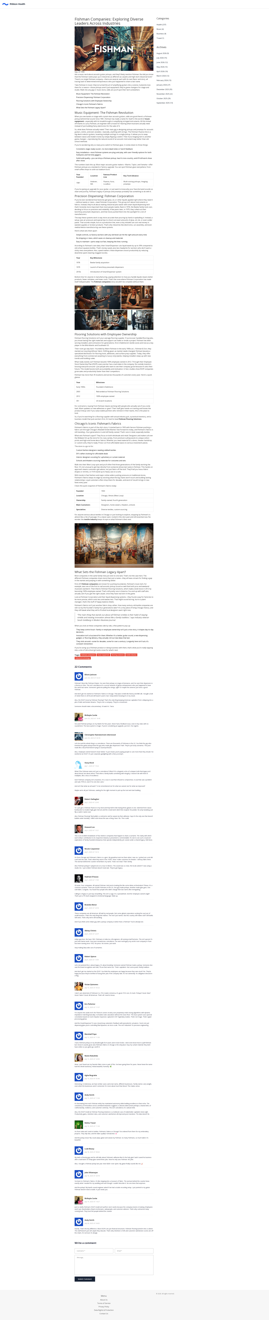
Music (160, 29)
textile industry (131, 655)
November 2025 (165, 94)
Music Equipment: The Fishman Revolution (93, 94)
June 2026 (162, 62)
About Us (103, 1300)
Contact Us (104, 1313)
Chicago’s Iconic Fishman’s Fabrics (89, 104)
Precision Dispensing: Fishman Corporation (93, 97)
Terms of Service (103, 1303)
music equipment (103, 655)
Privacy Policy (104, 1306)
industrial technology (83, 658)
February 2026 (164, 80)
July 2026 (162, 58)
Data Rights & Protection (104, 1310)
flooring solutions (118, 655)
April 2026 (162, 71)
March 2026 (163, 76)
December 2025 (164, 89)
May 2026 (162, 67)
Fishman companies (88, 655)
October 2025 (164, 98)
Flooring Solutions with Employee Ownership (94, 101)
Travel (160, 38)
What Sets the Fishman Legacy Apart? (91, 107)
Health (161, 24)
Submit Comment (85, 1279)
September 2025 (165, 103)
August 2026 (163, 53)
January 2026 (163, 85)
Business (161, 34)
